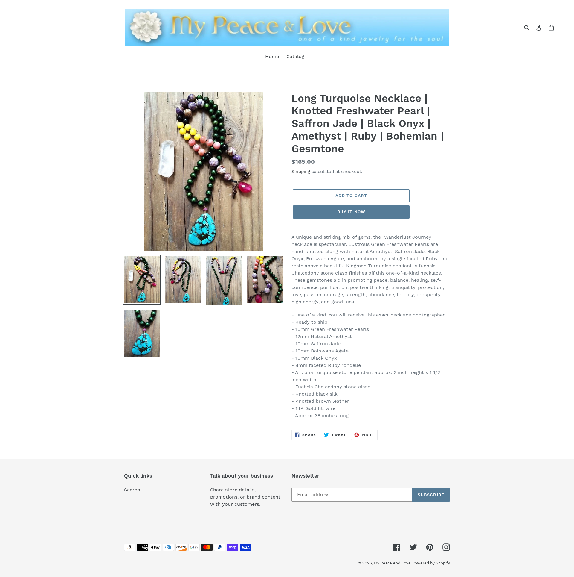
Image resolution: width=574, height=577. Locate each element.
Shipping (300, 171)
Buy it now (351, 211)
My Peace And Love (392, 563)
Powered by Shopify (431, 563)
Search (132, 490)
